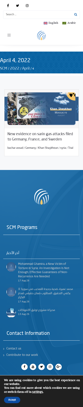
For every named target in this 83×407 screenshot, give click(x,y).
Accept (12, 400)
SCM (3, 68)
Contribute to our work (22, 355)
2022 (14, 68)
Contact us (13, 348)
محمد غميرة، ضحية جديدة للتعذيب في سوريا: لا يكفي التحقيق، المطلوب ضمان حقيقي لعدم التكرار (45, 293)
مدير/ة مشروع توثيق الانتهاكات (36, 310)
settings (37, 391)
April (26, 68)
